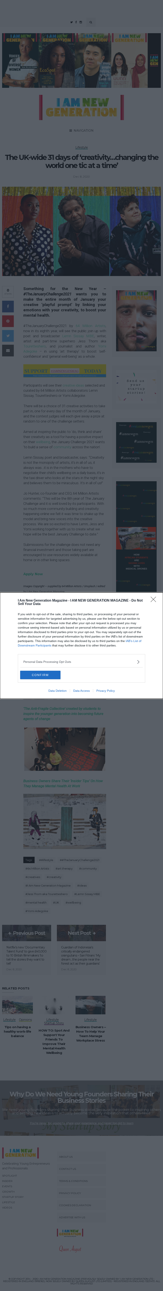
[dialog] (81, 645)
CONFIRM (40, 675)
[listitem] (81, 662)
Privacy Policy (105, 690)
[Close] (155, 601)
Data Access (81, 690)
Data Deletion (57, 690)
